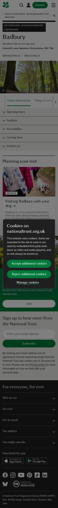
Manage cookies (28, 282)
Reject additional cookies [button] (29, 274)
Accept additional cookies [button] (29, 263)
